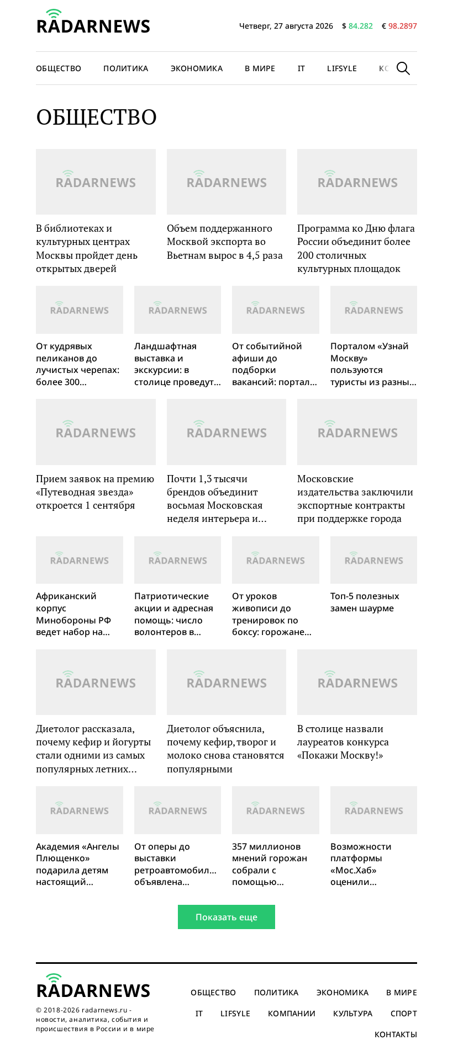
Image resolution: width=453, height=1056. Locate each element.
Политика (125, 68)
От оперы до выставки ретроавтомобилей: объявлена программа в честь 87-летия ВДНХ (178, 864)
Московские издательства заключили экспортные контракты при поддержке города (355, 498)
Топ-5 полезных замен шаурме (364, 602)
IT (301, 68)
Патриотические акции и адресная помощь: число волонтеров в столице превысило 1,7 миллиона (173, 614)
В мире (260, 68)
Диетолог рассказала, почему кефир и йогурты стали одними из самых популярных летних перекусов (93, 748)
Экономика (197, 68)
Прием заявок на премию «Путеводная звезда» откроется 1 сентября (95, 492)
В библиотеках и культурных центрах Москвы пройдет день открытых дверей (87, 248)
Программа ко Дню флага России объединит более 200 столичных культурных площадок (356, 248)
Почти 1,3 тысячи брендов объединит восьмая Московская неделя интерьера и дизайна (215, 498)
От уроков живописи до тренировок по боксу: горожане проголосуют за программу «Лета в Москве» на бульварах (274, 614)
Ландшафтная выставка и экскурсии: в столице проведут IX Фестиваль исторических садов (174, 364)
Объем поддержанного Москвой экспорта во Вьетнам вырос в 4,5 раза (225, 241)
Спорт (404, 1013)
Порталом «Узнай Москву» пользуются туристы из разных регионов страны (372, 364)
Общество (58, 68)
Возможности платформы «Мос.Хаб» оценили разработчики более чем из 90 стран (365, 864)
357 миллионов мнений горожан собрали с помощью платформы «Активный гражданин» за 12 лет (271, 864)
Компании (291, 1013)
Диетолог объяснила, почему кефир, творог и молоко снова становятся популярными (226, 748)
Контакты (396, 1034)
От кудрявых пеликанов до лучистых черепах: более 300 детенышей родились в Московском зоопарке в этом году (77, 364)
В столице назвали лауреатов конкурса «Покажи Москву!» (343, 742)
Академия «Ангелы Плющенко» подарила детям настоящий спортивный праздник (77, 864)
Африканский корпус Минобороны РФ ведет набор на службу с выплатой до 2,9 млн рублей (78, 614)
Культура (352, 1013)
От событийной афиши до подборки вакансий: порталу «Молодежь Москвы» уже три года (273, 364)
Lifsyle (342, 68)
